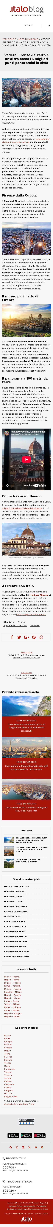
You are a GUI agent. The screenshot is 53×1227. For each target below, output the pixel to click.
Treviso (7, 1072)
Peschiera (9, 1084)
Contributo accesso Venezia (38, 1209)
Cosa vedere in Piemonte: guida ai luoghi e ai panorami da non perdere (26, 768)
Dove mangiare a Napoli (15, 942)
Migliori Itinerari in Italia (15, 625)
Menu (29, 25)
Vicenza (8, 1075)
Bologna (8, 1041)
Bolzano (8, 1060)
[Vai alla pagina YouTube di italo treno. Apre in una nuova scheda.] (36, 1147)
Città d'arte (9, 622)
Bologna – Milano (13, 992)
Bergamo (8, 1090)
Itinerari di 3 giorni (13, 902)
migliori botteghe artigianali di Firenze (22, 508)
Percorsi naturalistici (15, 927)
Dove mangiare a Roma (14, 932)
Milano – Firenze (12, 983)
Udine (7, 1066)
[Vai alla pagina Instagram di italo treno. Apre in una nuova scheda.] (17, 1147)
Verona (7, 1078)
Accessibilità (41, 1206)
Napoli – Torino (12, 1016)
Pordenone (9, 1069)
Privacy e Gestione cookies (26, 1206)
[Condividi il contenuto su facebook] (12, 637)
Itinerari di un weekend (15, 907)
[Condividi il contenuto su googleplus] (26, 637)
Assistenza (11, 1203)
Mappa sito (43, 1203)
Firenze (21, 622)
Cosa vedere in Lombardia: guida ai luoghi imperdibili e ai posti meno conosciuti (26, 727)
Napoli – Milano (12, 998)
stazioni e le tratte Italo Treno (19, 1104)
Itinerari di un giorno (14, 891)
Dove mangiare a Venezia (16, 947)
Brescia (8, 1087)
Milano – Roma (11, 977)
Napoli (7, 1051)
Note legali (12, 1206)
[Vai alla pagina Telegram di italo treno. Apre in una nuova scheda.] (42, 1147)
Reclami (19, 1203)
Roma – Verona (12, 1010)
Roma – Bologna (12, 1007)
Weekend (35, 625)
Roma (7, 1038)
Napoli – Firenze (12, 995)
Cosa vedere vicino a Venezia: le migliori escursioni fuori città (26, 809)
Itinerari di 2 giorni (13, 897)
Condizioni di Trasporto (30, 1203)
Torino (7, 1054)
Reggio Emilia (11, 1096)
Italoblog (9, 39)
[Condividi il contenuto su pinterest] (34, 637)
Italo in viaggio (23, 1209)
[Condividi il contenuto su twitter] (19, 637)
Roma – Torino (11, 1001)
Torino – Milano (12, 1004)
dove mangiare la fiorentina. (31, 614)
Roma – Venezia (12, 986)
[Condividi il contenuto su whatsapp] (41, 637)
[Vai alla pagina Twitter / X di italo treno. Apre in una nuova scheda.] (29, 1147)
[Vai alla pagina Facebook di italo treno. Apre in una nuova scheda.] (11, 1147)
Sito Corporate (12, 1209)
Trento (7, 1063)
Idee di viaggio (28, 39)
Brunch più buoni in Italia (16, 957)
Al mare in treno (12, 917)
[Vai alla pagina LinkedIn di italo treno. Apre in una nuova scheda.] (23, 1147)
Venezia (8, 1048)
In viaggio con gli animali (16, 912)
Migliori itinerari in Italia (16, 886)
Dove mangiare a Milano (15, 937)
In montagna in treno (14, 922)
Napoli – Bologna (13, 1013)
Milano (7, 1035)
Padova (8, 1081)
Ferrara (8, 1093)
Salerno (8, 1057)
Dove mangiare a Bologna (16, 952)
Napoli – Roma (11, 980)
